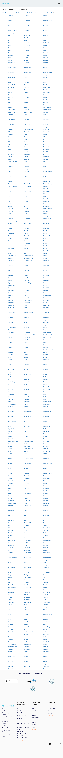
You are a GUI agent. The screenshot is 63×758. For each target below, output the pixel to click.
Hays (9, 283)
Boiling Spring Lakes (48, 75)
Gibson (10, 245)
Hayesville (46, 280)
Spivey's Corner (47, 565)
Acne (33, 708)
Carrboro (45, 112)
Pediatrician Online (7, 719)
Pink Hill (26, 471)
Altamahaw (27, 20)
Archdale (10, 28)
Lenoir (25, 349)
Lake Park (10, 337)
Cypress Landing (12, 161)
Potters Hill (10, 480)
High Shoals (11, 290)
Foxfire (9, 231)
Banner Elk (27, 45)
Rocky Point (11, 510)
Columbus (26, 144)
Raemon (45, 485)
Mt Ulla (9, 424)
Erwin (25, 203)
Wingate (10, 659)
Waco (9, 619)
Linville (45, 357)
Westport (45, 644)
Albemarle (26, 18)
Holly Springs (46, 297)
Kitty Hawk (27, 330)
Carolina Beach (47, 109)
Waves (9, 634)
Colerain (45, 141)
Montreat (26, 409)
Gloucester (11, 250)
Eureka (10, 206)
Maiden (45, 372)
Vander (26, 614)
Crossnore (46, 156)
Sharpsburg (11, 545)
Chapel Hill (27, 124)
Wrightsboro (46, 664)
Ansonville (46, 23)
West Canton (46, 641)
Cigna (50, 710)
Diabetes (19, 721)
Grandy (45, 258)
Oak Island (27, 446)
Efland (9, 191)
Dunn (44, 179)
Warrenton (27, 629)
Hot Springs (27, 302)
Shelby (26, 545)
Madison (45, 369)
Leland (9, 349)
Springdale (10, 570)
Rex (25, 495)
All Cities (4, 12)
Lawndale (10, 347)
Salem (9, 525)
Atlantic (10, 35)
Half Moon (46, 268)
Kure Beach (11, 332)
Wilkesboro (46, 651)
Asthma (19, 710)
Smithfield (45, 550)
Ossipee (45, 453)
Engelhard (46, 201)
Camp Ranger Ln (28, 104)
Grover (9, 268)
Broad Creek (46, 87)
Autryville (26, 38)
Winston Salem (28, 659)
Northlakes (10, 443)
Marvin (45, 382)
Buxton (26, 99)
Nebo (25, 431)
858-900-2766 (56, 744)
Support (4, 710)
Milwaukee (27, 401)
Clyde (25, 139)
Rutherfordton (47, 523)
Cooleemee (46, 149)
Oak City (10, 446)
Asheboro (26, 30)
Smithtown (10, 552)
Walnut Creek (27, 627)
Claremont (10, 134)
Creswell (10, 156)
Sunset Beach (11, 589)
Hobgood (45, 292)
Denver (10, 171)
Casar (44, 114)
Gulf (25, 268)
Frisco (45, 233)
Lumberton (46, 367)
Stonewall (10, 584)
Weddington (46, 636)
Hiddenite (26, 287)
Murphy (10, 426)
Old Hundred (46, 451)
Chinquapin (11, 132)
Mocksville (10, 406)
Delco (44, 166)
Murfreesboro (46, 424)
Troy (9, 607)
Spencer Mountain (12, 565)
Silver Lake (27, 547)
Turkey (45, 607)
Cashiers (10, 117)
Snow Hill (10, 555)
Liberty (45, 352)
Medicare (50, 713)
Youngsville (27, 669)
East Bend (10, 184)
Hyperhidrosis (35, 717)
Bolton (45, 77)
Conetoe (26, 146)
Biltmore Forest (12, 67)
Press (3, 736)
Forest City (46, 223)
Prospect (45, 483)
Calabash (10, 102)
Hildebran (10, 292)
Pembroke (26, 461)
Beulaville (45, 65)
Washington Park (28, 631)
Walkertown (11, 624)
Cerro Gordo (46, 122)
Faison (9, 213)
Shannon (45, 542)
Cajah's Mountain (47, 99)
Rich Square (11, 498)
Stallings (26, 575)
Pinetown (26, 468)
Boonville (45, 80)
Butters (10, 99)
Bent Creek (46, 60)
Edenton (26, 188)
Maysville (26, 386)
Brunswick (10, 92)
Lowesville (26, 364)
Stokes (9, 582)
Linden (26, 357)
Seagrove (10, 537)
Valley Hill (26, 612)
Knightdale (46, 330)
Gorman (45, 253)
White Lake (46, 646)
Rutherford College (29, 523)
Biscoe (45, 67)
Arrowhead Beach (12, 30)
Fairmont (10, 211)
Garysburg (10, 240)
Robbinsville (46, 503)
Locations (5, 723)
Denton (45, 169)
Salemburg (27, 525)
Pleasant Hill (11, 476)
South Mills (46, 555)
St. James (10, 572)
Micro (44, 391)
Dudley (9, 179)
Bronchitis (20, 713)
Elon (44, 196)
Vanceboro (46, 612)
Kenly (25, 322)
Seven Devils (11, 540)
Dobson (10, 174)
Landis (45, 339)
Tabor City (26, 594)
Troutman (45, 604)
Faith (25, 213)
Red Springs (27, 493)
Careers (4, 725)
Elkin (25, 193)
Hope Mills (46, 300)
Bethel (9, 65)
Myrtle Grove (46, 426)
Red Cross (46, 490)
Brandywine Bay (12, 85)
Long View (10, 362)
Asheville (45, 30)
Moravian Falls (28, 411)
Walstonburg (46, 627)
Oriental (10, 453)
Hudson (45, 302)
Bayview (45, 50)
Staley (9, 575)
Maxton (45, 384)
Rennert (10, 495)
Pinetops (10, 468)
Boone (25, 80)
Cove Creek (11, 154)
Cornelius (26, 151)
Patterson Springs (28, 458)
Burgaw (45, 94)
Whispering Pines (12, 646)
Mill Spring (46, 396)
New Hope (27, 433)
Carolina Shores (28, 112)
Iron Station (46, 307)
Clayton (45, 134)
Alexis (44, 18)
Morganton (11, 414)
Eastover (45, 186)
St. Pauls (26, 572)
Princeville (10, 483)
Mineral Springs (47, 401)
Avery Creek (46, 38)
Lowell (9, 364)
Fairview (45, 211)
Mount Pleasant (28, 419)
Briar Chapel (46, 85)
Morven (45, 414)
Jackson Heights (12, 312)
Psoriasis (34, 722)
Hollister (10, 297)
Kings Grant (46, 325)
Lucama (10, 367)
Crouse (10, 159)
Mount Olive (11, 419)
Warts (33, 727)
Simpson (45, 547)
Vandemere (11, 614)
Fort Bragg (46, 226)
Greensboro (46, 263)
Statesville (10, 579)
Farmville (10, 218)
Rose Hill (45, 513)
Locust (26, 359)
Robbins (26, 503)
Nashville (45, 429)
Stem (44, 579)
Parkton (45, 456)
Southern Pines (47, 557)
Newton (45, 436)
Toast (44, 599)
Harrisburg (10, 278)
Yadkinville (46, 666)
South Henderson (28, 555)
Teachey (10, 599)
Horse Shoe (11, 302)
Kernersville (46, 322)
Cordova (10, 151)
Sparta (9, 562)
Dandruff (34, 710)
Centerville (27, 122)
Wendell (45, 639)
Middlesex (26, 394)
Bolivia (25, 77)
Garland (26, 238)
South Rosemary (12, 557)
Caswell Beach (12, 119)
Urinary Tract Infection (23, 738)
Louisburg (26, 362)
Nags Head (11, 429)
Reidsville (45, 493)
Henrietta (26, 285)
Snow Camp (46, 552)
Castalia (26, 117)
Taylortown (46, 597)
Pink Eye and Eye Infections (22, 734)
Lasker (26, 342)
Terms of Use (6, 728)
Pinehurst (45, 466)
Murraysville (27, 426)
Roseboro (10, 515)
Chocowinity (27, 132)
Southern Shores (12, 560)
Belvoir (26, 57)
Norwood (45, 443)
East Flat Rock (28, 184)
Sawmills (10, 532)
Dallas (25, 161)
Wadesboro (46, 619)
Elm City (26, 196)
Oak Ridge (46, 446)
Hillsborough (27, 292)
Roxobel (45, 518)
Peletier (10, 461)
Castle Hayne (46, 117)
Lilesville (26, 354)
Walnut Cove (11, 627)
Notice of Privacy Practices (7, 730)
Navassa (10, 431)
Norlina (26, 438)
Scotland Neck (11, 535)
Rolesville (45, 510)
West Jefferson (12, 644)
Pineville (45, 468)
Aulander (45, 35)
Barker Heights (47, 45)
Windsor (26, 656)
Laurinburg (46, 344)
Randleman (46, 488)
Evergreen (46, 206)
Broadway (10, 89)
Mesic (25, 391)
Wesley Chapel (28, 641)
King (25, 325)
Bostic (9, 82)
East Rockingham (12, 186)
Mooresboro (46, 409)
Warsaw (45, 629)
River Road (46, 500)
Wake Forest (27, 622)
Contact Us (5, 721)
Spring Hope (27, 567)
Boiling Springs (12, 77)
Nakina (26, 429)
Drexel (9, 176)
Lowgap (45, 364)
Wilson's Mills (11, 656)
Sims (9, 550)
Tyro (9, 609)
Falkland (10, 216)
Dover (44, 174)
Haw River (26, 280)
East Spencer (27, 186)
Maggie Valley (11, 372)
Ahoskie (45, 15)
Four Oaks (46, 228)
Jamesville (46, 315)
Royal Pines (11, 520)
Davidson (26, 164)
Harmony (10, 275)
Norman (45, 438)
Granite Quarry (28, 260)
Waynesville (46, 634)
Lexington (26, 352)
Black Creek (11, 70)
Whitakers (26, 646)
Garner (45, 238)
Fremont (26, 233)
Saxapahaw (27, 532)
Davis (44, 164)
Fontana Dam (27, 223)
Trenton (10, 604)
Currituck (45, 159)
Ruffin (25, 520)
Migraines (20, 731)
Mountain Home (47, 419)
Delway (26, 169)
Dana (44, 161)
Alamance (10, 18)
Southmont (27, 560)
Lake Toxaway (11, 339)
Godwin (26, 250)
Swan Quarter (47, 589)
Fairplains (26, 211)
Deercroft (26, 166)
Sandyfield (10, 530)
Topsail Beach (27, 602)
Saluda (9, 528)
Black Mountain (28, 70)
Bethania (45, 62)
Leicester (45, 347)
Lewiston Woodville (48, 349)
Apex (9, 25)
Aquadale (26, 25)
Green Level (11, 263)
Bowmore (45, 82)
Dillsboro (26, 171)
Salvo (25, 528)
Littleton (10, 359)
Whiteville (45, 649)
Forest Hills (11, 226)
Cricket (26, 156)
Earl (25, 181)
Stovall (45, 584)
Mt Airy (45, 421)
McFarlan (26, 389)
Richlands (45, 498)
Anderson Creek (47, 20)
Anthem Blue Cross (53, 708)
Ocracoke (45, 448)
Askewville (26, 33)
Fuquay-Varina (47, 235)
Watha (45, 631)
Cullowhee (27, 159)
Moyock (26, 421)
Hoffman (26, 295)
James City (11, 315)
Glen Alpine (46, 245)
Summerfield (27, 587)
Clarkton (26, 134)
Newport (26, 436)
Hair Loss (34, 715)
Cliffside (45, 137)
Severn (10, 542)
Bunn (9, 94)
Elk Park (10, 193)
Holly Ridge (27, 297)
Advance (26, 15)
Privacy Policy (6, 734)
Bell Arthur (26, 55)
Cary (25, 114)
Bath (44, 47)
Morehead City (47, 411)
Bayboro (10, 50)
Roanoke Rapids (12, 503)
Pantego (26, 456)
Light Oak (10, 354)
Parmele (10, 458)
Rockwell (26, 508)
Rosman (26, 515)
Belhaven (10, 55)
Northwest (26, 443)
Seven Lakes (27, 540)
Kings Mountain (12, 327)
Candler (45, 104)
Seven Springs (47, 540)
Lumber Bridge (28, 367)
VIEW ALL (20, 740)
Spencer (45, 562)
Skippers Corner (28, 550)
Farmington (46, 216)
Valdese (45, 609)
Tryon (25, 607)
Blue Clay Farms (47, 72)
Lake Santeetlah (47, 337)
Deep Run (10, 166)
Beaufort (26, 52)
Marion (9, 379)
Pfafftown (45, 461)
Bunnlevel (26, 94)
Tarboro (10, 597)
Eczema (34, 713)
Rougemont (46, 515)
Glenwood (46, 248)
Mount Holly (46, 416)
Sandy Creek (46, 528)
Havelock (10, 280)
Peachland (46, 458)
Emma (9, 201)
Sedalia (26, 537)
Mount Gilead (27, 416)
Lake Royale (27, 337)
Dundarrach (27, 179)
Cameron (10, 104)
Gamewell (10, 238)
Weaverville (11, 636)
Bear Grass (11, 52)
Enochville (10, 203)
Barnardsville (27, 47)
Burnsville (26, 97)
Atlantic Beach (28, 35)
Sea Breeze (27, 535)
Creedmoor (46, 154)
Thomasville (27, 599)
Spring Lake (46, 567)
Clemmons (10, 137)
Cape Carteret (47, 107)
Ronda (9, 513)
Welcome (10, 639)
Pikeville (10, 463)
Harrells (26, 275)
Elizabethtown (47, 191)
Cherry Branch (47, 127)
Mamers (10, 374)
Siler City (45, 545)
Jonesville (26, 317)
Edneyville (46, 188)
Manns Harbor (28, 374)
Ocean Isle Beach (28, 448)
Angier (25, 23)
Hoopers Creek (28, 300)
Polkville (10, 478)
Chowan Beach (47, 132)
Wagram (10, 622)
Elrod (9, 198)
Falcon (45, 213)
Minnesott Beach (12, 404)
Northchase (46, 441)
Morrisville (26, 414)
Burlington (10, 97)
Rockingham (11, 508)
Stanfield (45, 575)
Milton (9, 401)
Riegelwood (11, 500)
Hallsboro (26, 270)
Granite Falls (11, 260)
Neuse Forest (46, 431)
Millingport (26, 399)
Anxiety (19, 708)
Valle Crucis (11, 612)
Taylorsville (27, 597)
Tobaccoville (11, 602)
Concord (10, 146)
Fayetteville (27, 218)
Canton (26, 107)
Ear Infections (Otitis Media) (23, 724)
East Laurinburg (47, 184)
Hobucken (10, 295)
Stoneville (45, 582)
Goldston (26, 253)
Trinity (25, 604)
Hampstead (27, 273)
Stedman (26, 579)
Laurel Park (27, 344)
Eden (9, 188)
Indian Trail (11, 307)
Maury (25, 384)
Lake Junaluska (47, 332)
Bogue (25, 75)
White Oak (10, 649)
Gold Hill (45, 250)
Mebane (10, 391)
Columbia (10, 144)
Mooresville (11, 411)
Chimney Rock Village (29, 129)
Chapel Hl (45, 124)
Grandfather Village (29, 258)
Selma (45, 537)
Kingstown (26, 327)
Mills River (46, 399)
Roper (25, 513)
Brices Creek (11, 87)
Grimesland (46, 265)
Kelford (26, 320)
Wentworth (10, 641)
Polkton (45, 476)
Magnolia (26, 372)
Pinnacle (45, 471)
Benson (26, 60)
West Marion (27, 644)
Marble (26, 377)
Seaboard (45, 535)
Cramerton (27, 154)
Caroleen (26, 109)
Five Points (27, 221)
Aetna (50, 706)
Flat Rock (45, 221)
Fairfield (26, 208)
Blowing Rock (27, 72)
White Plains (27, 649)
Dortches (26, 174)
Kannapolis (46, 317)
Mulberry (26, 424)
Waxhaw (26, 634)
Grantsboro (46, 260)
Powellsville (27, 480)
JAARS (26, 310)
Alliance (10, 20)
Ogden (9, 451)
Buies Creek (46, 92)
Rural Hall (45, 520)
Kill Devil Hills (11, 325)
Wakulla (45, 622)
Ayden (25, 40)
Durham (10, 181)
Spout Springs (11, 567)
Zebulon (45, 669)
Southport (45, 560)
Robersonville (27, 505)
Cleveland (26, 137)
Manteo (45, 374)
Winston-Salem (47, 659)
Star (44, 577)
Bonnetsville (11, 80)
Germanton (27, 243)
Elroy (25, 198)
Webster (26, 636)
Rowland (10, 518)
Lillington (45, 354)
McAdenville (46, 386)
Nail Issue (34, 720)
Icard (25, 305)
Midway (10, 396)
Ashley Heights (12, 33)
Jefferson (10, 317)
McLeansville (46, 389)
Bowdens (26, 82)
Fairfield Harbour (47, 208)
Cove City (45, 151)
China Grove (46, 129)
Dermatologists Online (6, 713)
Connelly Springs (47, 146)
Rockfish (45, 505)
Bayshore (26, 50)
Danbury (10, 164)
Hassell (26, 278)
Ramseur (26, 488)
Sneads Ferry (27, 552)
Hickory (10, 287)
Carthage (10, 114)
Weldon (26, 639)
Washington (11, 631)
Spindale (26, 565)
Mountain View (12, 421)
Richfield (26, 498)
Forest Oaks (27, 226)
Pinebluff (26, 466)
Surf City (26, 589)
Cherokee (26, 127)
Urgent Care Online (7, 716)
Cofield (9, 141)
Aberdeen (10, 15)
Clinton (9, 139)
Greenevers (27, 263)
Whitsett (10, 651)
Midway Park (27, 396)
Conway (26, 149)
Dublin (25, 176)
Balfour (10, 45)
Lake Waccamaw (28, 339)
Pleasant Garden (47, 473)
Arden (44, 28)
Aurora (9, 38)
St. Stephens (46, 572)
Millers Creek (11, 399)
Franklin (26, 231)
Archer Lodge (27, 28)
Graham (45, 255)
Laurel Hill (10, 344)
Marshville (26, 382)
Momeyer (26, 406)
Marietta (45, 377)
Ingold (25, 307)
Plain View (26, 473)
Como (44, 144)
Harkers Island (47, 273)
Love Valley (46, 362)
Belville (9, 57)
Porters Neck (46, 478)
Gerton (45, 243)
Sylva (9, 594)
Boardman (10, 75)
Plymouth (26, 476)
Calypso (26, 102)
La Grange (27, 332)
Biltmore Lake (27, 67)
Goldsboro (10, 253)
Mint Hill (26, 404)
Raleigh (10, 488)
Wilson (45, 654)
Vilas (44, 617)
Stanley (10, 577)
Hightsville (46, 290)
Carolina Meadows (13, 112)
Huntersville (11, 305)
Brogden (26, 89)
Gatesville (10, 243)
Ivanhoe (10, 310)
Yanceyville (11, 669)
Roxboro (26, 518)
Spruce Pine (27, 570)
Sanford (26, 530)
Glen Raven (11, 248)
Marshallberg (11, 382)
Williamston (11, 654)
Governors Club (12, 255)
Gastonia (45, 240)
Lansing (10, 342)
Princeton (45, 480)
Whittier (26, 651)
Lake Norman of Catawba (30, 334)
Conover (10, 149)
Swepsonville (46, 592)
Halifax (9, 270)
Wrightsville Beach (12, 666)
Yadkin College (28, 666)
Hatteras (45, 278)
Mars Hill (26, 379)
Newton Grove (11, 438)
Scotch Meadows (47, 532)
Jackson (45, 310)
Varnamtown (11, 617)
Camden (45, 102)
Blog (3, 708)
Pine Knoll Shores (47, 463)
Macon (26, 369)
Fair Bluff (10, 208)
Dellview (10, 169)
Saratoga (45, 530)
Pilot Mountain (28, 463)
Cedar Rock (11, 122)
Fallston (26, 216)
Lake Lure (10, 334)
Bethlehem (27, 65)
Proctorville (27, 483)
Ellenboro (45, 193)
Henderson (46, 283)
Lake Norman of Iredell (49, 334)
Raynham (26, 490)
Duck (44, 176)
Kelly (44, 320)
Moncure (45, 406)
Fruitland (10, 235)
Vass (25, 617)
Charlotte (10, 127)
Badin (44, 40)
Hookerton (10, 300)
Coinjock (26, 141)
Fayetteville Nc (47, 218)
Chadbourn (11, 124)
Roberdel (10, 505)
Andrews (10, 23)
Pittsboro (10, 473)
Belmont (45, 55)
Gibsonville (27, 245)
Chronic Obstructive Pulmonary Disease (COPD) (23, 717)
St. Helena (46, 570)
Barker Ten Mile (12, 47)
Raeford (26, 485)
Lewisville (10, 352)
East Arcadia (46, 181)
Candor (10, 107)
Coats (44, 139)
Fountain (26, 228)
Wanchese (10, 629)
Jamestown (27, 315)
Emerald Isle (46, 198)
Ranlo (9, 490)
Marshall (45, 379)
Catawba (26, 119)
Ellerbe (9, 196)
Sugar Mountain (12, 587)
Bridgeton (26, 87)
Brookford (45, 89)
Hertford (45, 285)
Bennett (10, 60)
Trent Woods (46, 602)
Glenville (26, 248)
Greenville (10, 265)
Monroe (10, 409)
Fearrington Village (13, 221)
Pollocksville (27, 478)
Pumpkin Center (12, 485)
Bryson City (27, 92)
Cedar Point (46, 119)
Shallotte (26, 542)
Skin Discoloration (37, 724)
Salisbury (45, 525)
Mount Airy (10, 416)
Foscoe (10, 228)
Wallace (26, 624)
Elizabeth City (27, 191)
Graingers (10, 258)
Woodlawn (27, 664)
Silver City (10, 547)
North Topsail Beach (13, 441)
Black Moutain (47, 70)
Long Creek (46, 359)
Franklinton (46, 231)
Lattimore (45, 342)
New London (46, 433)
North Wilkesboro (28, 441)
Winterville (10, 661)
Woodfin (45, 661)
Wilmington (27, 654)
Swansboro (27, 592)
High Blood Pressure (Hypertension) (23, 728)
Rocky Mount (46, 508)
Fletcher (10, 223)
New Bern (10, 433)
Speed (25, 562)
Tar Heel (45, 594)
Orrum (25, 453)
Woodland (10, 664)
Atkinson (45, 33)
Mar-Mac (10, 377)
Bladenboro (11, 72)
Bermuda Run (11, 62)
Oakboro (10, 448)
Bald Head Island (47, 42)
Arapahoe (45, 25)
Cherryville (10, 129)
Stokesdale (27, 582)
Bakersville (27, 42)
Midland (45, 394)
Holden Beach (47, 295)
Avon (9, 40)
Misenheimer (46, 404)
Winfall (45, 656)
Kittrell (9, 330)
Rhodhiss (45, 495)
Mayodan (10, 386)
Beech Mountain (47, 52)
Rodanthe (26, 510)
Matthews (10, 384)
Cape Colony (11, 109)
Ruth (9, 523)
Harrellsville (46, 275)
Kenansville (11, 322)
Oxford (9, 456)
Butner (45, 97)
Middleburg (11, 394)
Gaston (26, 240)
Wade (25, 619)
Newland (10, 436)
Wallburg (45, 624)
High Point (46, 287)
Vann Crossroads (47, 614)
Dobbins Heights (47, 171)
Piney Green (11, 471)
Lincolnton (10, 357)
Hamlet (10, 273)
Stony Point (27, 584)
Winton (26, 661)
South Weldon (27, 557)
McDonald (10, 389)
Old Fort (26, 451)
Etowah (45, 203)
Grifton (26, 265)
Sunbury (45, 587)
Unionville (26, 609)
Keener (10, 320)
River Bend (27, 500)
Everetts (26, 206)
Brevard (26, 85)
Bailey (9, 42)
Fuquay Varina (28, 235)
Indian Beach (46, 305)
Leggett (26, 347)
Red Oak (10, 493)
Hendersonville (12, 285)
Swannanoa (11, 592)
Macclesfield (11, 369)
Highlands (26, 290)
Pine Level (10, 466)
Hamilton (45, 270)
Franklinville (11, 233)
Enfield (26, 201)
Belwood (45, 57)
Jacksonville (46, 312)
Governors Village (28, 255)
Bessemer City (28, 62)
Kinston (45, 327)
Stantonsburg (27, 577)
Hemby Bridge (28, 283)
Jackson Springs (28, 312)
